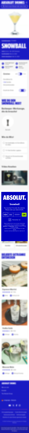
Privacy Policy (11, 226)
